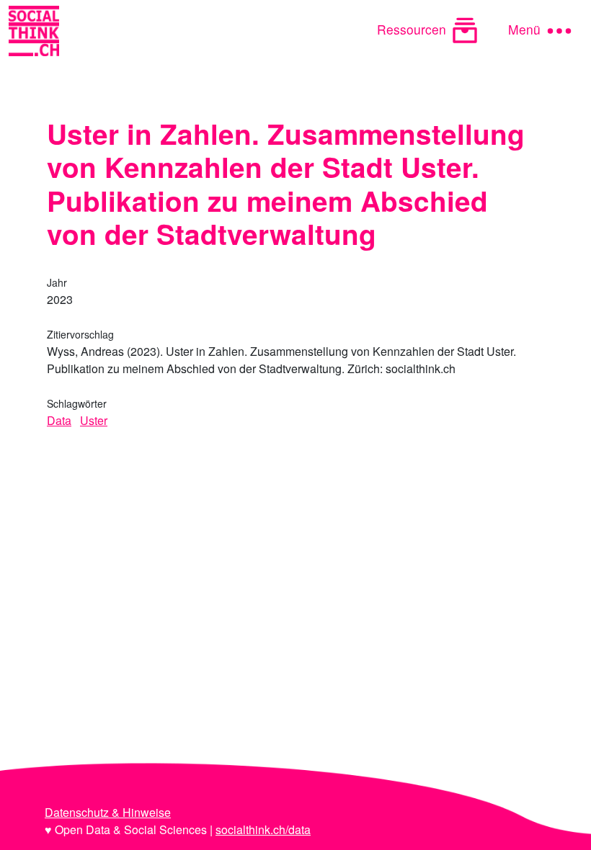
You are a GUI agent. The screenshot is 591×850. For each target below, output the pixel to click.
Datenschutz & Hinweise (108, 812)
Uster (93, 420)
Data (59, 420)
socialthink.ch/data (263, 829)
